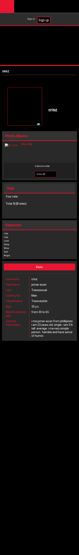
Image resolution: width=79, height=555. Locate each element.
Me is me (27, 144)
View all (40, 174)
